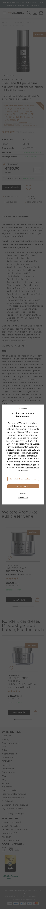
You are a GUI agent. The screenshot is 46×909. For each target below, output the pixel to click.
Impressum (23, 493)
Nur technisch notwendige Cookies (23, 479)
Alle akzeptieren (23, 486)
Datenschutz (23, 498)
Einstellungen (32, 467)
